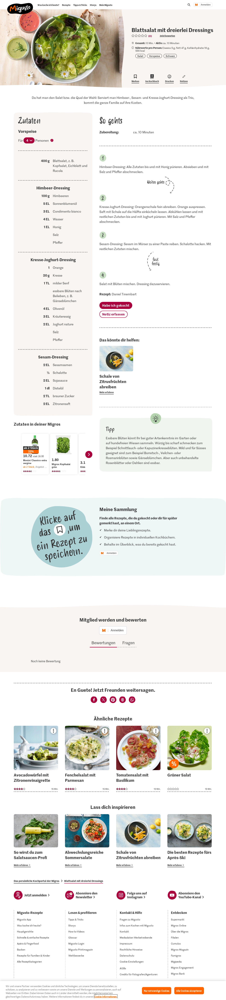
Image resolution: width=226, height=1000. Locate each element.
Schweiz (170, 56)
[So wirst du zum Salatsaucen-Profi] (36, 840)
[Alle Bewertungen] (139, 35)
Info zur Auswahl (52, 140)
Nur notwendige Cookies (157, 990)
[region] (113, 990)
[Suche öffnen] (189, 4)
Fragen (128, 642)
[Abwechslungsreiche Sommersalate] (87, 840)
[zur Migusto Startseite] (20, 5)
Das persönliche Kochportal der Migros (36, 881)
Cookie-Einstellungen (132, 961)
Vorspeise (154, 56)
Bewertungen (103, 642)
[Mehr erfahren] (116, 383)
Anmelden (206, 5)
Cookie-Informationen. (105, 996)
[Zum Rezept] (36, 759)
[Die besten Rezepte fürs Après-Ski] (189, 840)
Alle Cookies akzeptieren (189, 990)
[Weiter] (88, 454)
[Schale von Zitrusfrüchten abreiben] (138, 840)
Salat (140, 56)
